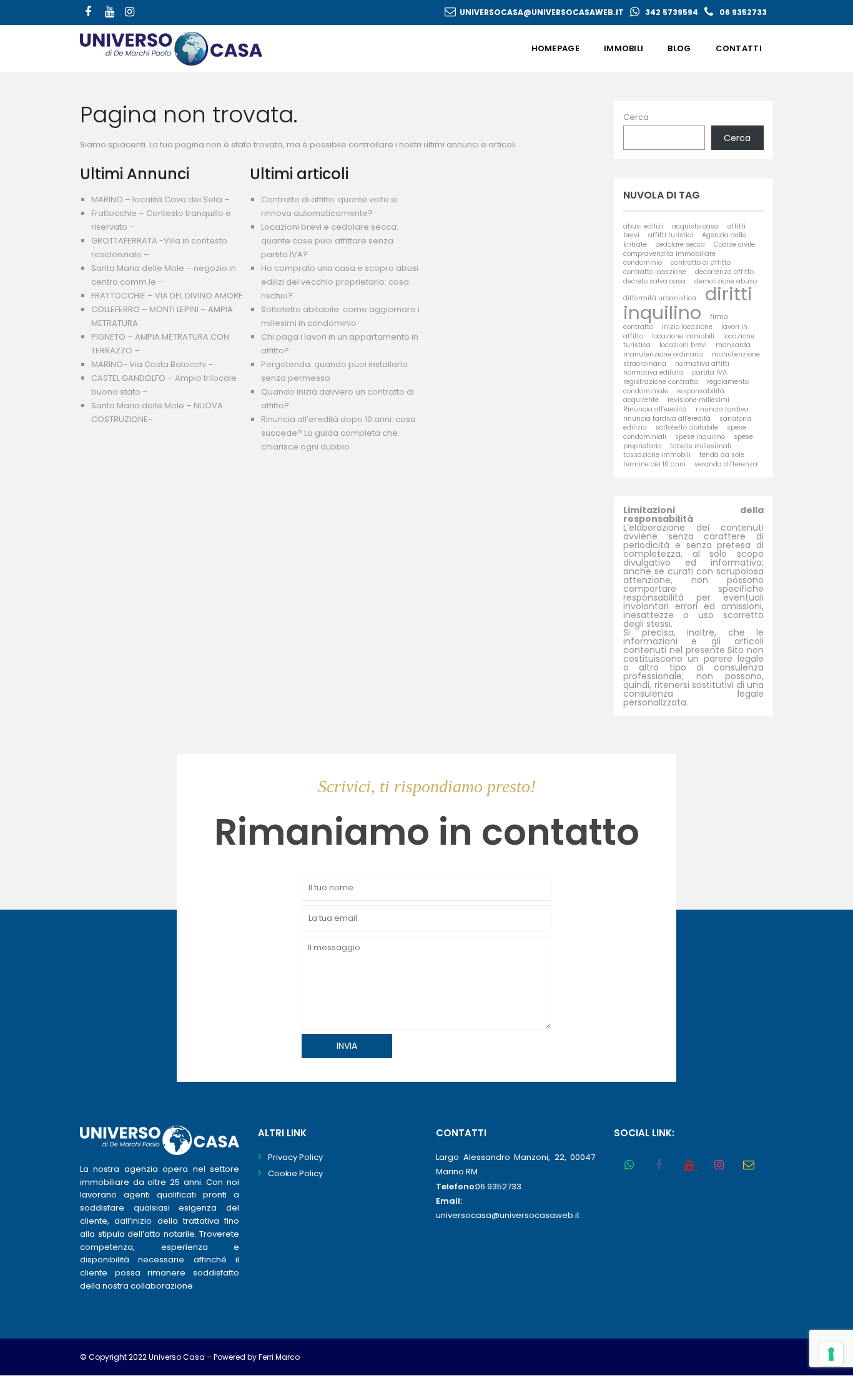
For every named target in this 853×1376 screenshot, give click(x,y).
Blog (679, 48)
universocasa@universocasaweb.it (542, 12)
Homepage (555, 48)
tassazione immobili (657, 454)
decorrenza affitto (724, 272)
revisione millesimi (698, 400)
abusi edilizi (643, 226)
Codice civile (734, 244)
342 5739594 (671, 12)
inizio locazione (687, 327)
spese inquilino (700, 436)
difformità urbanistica (659, 298)
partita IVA (709, 372)
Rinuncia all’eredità (655, 409)
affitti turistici (670, 235)
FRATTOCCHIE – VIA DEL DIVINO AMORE (167, 296)
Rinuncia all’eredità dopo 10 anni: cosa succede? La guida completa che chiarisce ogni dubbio (338, 433)
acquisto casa (695, 226)
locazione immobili (683, 336)
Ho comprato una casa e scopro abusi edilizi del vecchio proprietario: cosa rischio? (339, 282)
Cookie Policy (295, 1173)
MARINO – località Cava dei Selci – (160, 199)
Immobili (623, 48)
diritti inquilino (687, 303)
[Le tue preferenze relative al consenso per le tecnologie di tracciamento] (831, 1354)
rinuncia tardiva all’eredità (667, 418)
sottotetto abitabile (687, 427)
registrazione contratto (660, 381)
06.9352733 (498, 1186)
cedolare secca (680, 244)
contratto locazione (654, 272)
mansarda (733, 345)
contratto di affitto (701, 262)
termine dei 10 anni (654, 464)
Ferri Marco (279, 1357)
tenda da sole (721, 454)
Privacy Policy (295, 1157)
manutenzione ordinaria (663, 354)
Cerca (636, 117)
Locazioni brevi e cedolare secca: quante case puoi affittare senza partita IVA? (329, 240)
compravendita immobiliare (669, 253)
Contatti (739, 48)
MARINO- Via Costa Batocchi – (152, 364)
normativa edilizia (653, 372)
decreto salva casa (654, 281)
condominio (642, 262)
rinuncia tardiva (722, 409)
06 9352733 (743, 12)
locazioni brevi (683, 345)
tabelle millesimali (700, 446)
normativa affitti (702, 363)
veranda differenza (725, 464)
